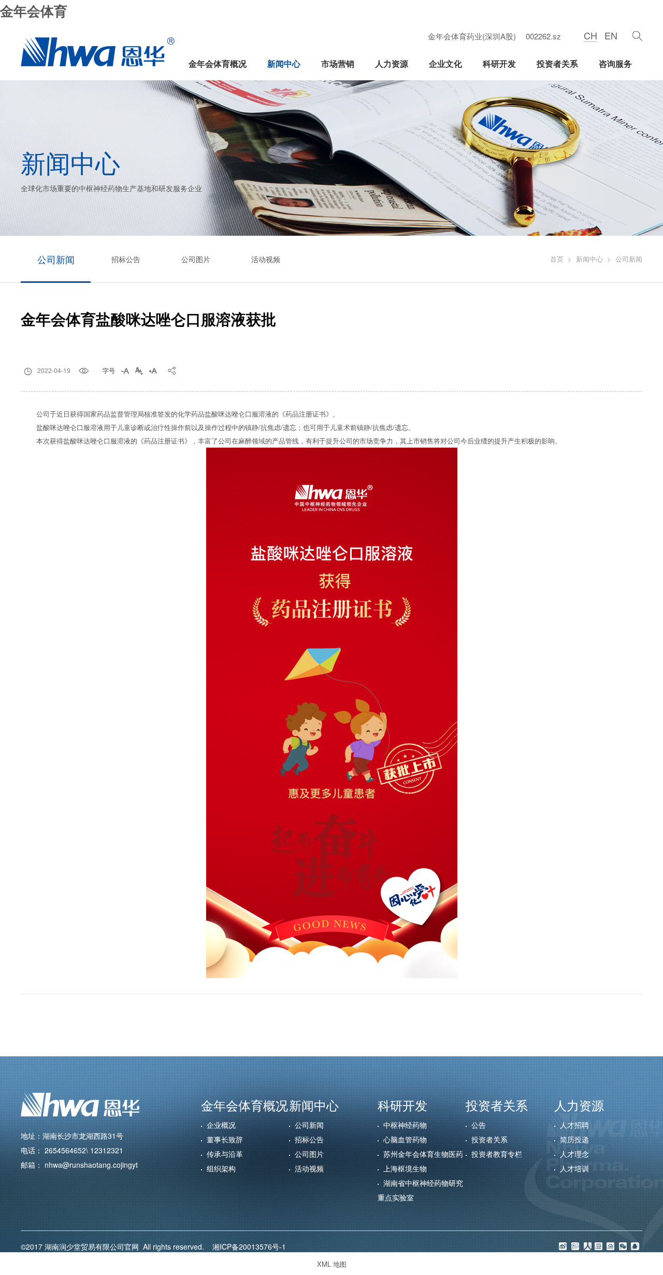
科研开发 (499, 63)
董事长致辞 (225, 1139)
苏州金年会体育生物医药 (423, 1154)
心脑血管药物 (405, 1139)
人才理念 (574, 1154)
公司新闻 (56, 259)
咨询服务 (615, 63)
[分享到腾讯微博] (575, 1246)
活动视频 (265, 259)
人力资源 (391, 63)
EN (610, 35)
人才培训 (574, 1168)
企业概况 (221, 1125)
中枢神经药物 (405, 1125)
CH (590, 35)
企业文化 (445, 63)
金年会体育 (33, 10)
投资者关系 (557, 63)
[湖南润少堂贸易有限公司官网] (98, 51)
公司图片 (195, 259)
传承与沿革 (225, 1154)
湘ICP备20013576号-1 (246, 1246)
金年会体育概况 (218, 63)
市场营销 (337, 63)
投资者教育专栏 (496, 1154)
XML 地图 (332, 1264)
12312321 (106, 1150)
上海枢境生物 (405, 1168)
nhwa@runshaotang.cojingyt (91, 1164)
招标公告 (125, 259)
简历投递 (574, 1139)
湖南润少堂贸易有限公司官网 (94, 1246)
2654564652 (65, 1150)
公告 (478, 1125)
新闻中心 (283, 63)
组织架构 (221, 1168)
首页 (557, 259)
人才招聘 (574, 1125)
